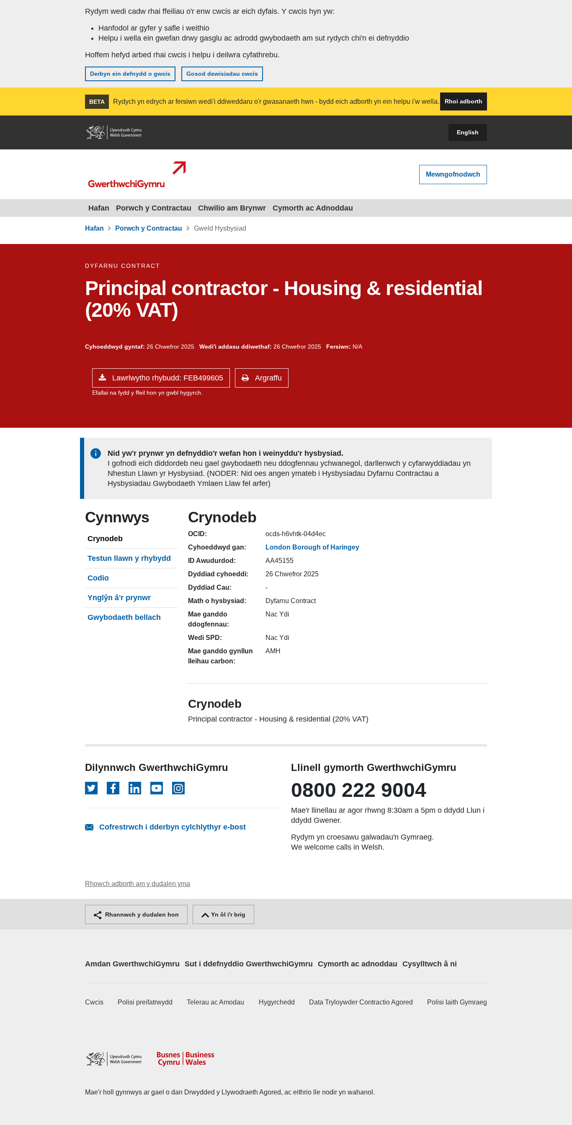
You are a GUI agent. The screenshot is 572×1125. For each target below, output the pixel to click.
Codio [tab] (98, 578)
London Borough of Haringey (312, 547)
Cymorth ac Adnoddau (313, 208)
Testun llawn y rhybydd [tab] (129, 558)
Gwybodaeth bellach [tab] (124, 617)
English (468, 132)
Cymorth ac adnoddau (357, 964)
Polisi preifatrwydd (145, 1002)
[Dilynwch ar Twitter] (91, 788)
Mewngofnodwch (453, 174)
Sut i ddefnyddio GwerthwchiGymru (249, 964)
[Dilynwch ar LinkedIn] (135, 788)
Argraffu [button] (267, 378)
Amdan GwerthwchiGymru (132, 964)
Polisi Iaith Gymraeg (457, 1002)
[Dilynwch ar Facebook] (113, 788)
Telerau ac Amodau (215, 1002)
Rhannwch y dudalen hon (141, 914)
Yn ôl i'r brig (227, 914)
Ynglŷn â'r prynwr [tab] (119, 597)
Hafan (98, 208)
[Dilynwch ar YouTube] (156, 788)
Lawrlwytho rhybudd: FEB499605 (166, 378)
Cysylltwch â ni (429, 964)
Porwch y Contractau (153, 208)
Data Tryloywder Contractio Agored (361, 1002)
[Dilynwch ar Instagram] (178, 788)
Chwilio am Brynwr (232, 208)
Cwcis (94, 1002)
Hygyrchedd (277, 1002)
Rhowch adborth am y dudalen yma (137, 883)
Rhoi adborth (463, 101)
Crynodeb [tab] (105, 538)
